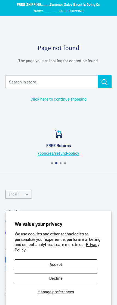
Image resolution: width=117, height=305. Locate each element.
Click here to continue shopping (58, 99)
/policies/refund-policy (58, 153)
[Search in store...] (105, 81)
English (14, 194)
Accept (56, 264)
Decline (56, 278)
